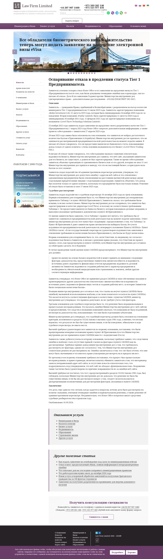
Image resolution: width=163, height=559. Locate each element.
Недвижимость (22, 120)
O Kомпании (60, 533)
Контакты (20, 155)
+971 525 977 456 (94, 7)
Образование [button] (115, 26)
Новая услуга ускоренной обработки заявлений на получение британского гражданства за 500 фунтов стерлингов (95, 477)
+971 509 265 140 (94, 5)
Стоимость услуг (23, 137)
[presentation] (14, 51)
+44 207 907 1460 (69, 7)
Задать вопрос (72, 20)
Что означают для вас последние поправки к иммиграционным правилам (95, 470)
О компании (21, 97)
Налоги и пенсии (67, 423)
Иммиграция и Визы (25, 103)
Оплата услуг (21, 143)
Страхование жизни (68, 435)
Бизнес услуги (22, 109)
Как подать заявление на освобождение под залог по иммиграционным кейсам (98, 461)
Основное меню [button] (138, 26)
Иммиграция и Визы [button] (24, 26)
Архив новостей (23, 88)
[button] (68, 73)
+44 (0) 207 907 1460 (130, 507)
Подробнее (29, 59)
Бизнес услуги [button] (47, 26)
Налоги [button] (70, 26)
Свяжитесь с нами (98, 517)
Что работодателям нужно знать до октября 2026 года (85, 473)
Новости (20, 82)
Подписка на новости (25, 92)
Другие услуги (22, 132)
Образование (21, 126)
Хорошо (132, 552)
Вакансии (20, 149)
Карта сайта (60, 544)
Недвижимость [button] (93, 26)
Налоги (19, 115)
